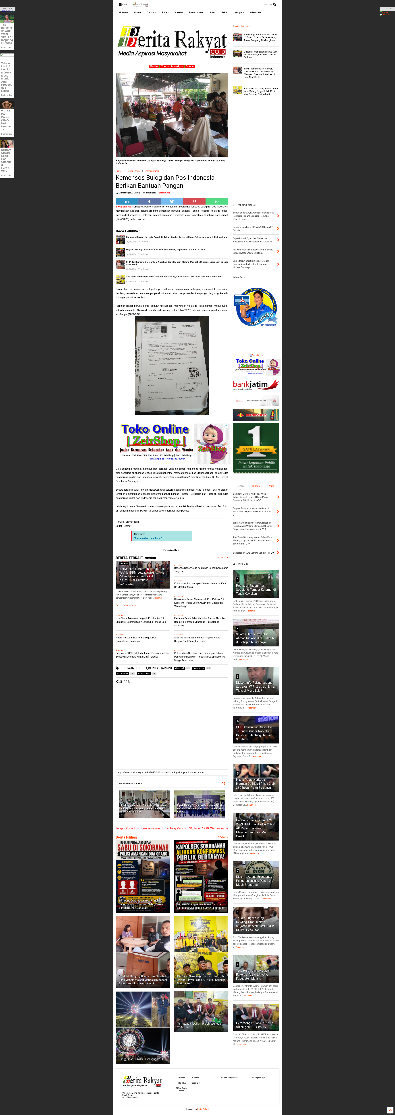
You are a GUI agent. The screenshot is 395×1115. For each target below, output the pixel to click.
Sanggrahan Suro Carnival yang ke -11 (142, 1059)
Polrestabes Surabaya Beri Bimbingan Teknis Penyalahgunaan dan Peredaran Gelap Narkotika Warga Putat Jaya (199, 657)
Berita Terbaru (241, 26)
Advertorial (256, 12)
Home (124, 12)
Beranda (181, 1078)
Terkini (150, 12)
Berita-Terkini (133, 171)
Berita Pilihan (126, 837)
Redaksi (195, 1078)
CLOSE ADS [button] (7, 9)
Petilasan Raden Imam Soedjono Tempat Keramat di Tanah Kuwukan (256, 589)
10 (238, 1017)
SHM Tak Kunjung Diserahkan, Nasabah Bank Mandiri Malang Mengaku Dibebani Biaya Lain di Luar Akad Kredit (177, 263)
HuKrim (179, 12)
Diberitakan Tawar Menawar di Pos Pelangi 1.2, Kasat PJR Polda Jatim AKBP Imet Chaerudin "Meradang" (199, 603)
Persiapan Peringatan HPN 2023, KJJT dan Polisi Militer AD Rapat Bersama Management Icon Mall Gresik (256, 828)
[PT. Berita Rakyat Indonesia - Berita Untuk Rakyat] (140, 5)
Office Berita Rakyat (181, 1089)
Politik (165, 12)
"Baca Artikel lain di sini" (148, 538)
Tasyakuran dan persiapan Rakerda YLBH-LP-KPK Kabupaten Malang (253, 974)
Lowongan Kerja (258, 1078)
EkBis (224, 12)
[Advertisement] (172, 705)
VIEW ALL (222, 837)
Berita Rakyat (203, 1109)
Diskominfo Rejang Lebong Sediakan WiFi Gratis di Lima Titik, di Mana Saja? (255, 687)
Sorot (212, 12)
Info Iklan (181, 1083)
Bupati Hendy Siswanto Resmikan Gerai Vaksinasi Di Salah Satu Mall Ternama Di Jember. (199, 808)
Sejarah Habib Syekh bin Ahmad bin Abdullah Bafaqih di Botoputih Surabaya (255, 638)
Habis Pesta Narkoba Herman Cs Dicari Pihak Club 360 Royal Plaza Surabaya (255, 784)
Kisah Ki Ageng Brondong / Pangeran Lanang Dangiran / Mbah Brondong (255, 881)
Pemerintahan (196, 12)
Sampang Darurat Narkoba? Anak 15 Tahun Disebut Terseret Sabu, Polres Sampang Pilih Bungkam (176, 237)
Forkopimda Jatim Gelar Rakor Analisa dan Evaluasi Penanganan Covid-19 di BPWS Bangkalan (143, 808)
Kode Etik (195, 1083)
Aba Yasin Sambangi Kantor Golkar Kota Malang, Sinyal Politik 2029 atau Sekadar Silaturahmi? (174, 276)
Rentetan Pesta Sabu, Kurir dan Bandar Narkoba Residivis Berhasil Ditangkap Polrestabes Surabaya (199, 622)
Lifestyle (237, 12)
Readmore (158, 598)
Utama (137, 12)
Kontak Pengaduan (229, 1078)
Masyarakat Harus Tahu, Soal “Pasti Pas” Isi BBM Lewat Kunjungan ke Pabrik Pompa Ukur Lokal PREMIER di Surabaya (142, 574)
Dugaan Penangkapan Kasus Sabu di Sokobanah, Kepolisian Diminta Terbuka (165, 249)
